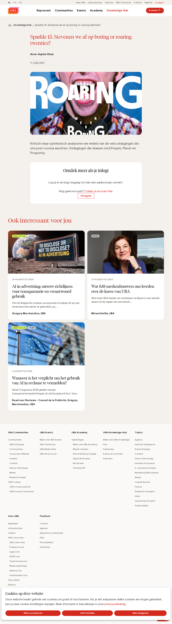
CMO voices (14, 482)
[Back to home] (13, 10)
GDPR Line (14, 556)
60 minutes (78, 463)
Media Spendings (18, 566)
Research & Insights (145, 491)
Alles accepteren (33, 613)
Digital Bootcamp (81, 458)
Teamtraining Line (18, 561)
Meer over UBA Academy (85, 444)
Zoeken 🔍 (155, 10)
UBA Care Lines (123, 2)
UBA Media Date (48, 449)
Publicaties (108, 449)
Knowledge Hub (117, 10)
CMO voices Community (21, 491)
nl (9, 2)
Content (13, 463)
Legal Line (14, 552)
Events (81, 10)
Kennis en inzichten (113, 454)
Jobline (11, 533)
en (20, 2)
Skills (137, 496)
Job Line (109, 2)
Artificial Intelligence (145, 444)
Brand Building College (84, 454)
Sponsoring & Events (145, 501)
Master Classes (80, 449)
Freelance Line (16, 547)
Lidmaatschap (95, 2)
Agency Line (15, 570)
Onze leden (14, 580)
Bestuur (12, 585)
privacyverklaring (114, 604)
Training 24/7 (79, 468)
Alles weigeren (140, 613)
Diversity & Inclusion (145, 463)
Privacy (138, 487)
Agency (138, 440)
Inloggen (159, 2)
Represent (44, 10)
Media (12, 472)
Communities (64, 10)
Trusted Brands (142, 482)
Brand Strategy (142, 449)
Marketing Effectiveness (146, 472)
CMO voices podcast (19, 487)
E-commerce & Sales (145, 468)
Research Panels (17, 477)
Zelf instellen (87, 613)
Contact (138, 2)
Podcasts (107, 458)
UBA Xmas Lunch (48, 454)
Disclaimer (45, 547)
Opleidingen (78, 440)
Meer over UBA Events (50, 440)
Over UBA (80, 2)
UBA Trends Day (47, 444)
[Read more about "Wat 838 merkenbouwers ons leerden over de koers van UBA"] (125, 275)
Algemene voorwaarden (51, 533)
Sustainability (141, 505)
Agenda (149, 2)
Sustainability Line (18, 575)
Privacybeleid (46, 542)
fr (15, 2)
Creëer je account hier (98, 191)
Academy (96, 10)
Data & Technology (18, 468)
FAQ (42, 537)
